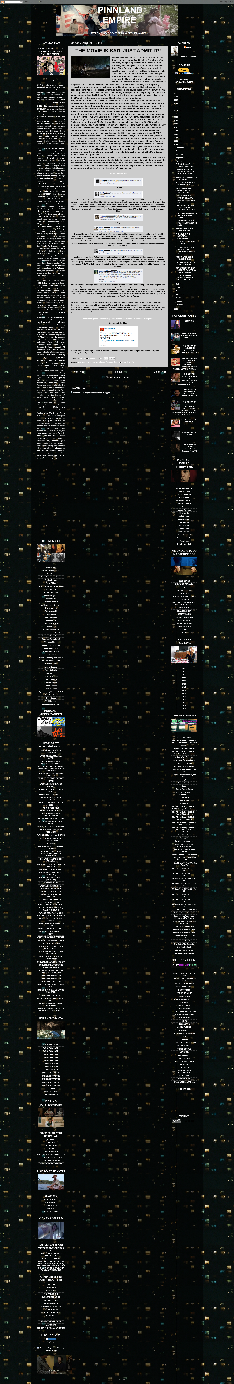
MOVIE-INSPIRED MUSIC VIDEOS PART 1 (186, 184)
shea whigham (42, 387)
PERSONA (51, 1088)
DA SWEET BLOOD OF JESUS (184, 1043)
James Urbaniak (54, 241)
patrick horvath (51, 339)
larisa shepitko (48, 273)
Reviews (41, 360)
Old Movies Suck (184, 947)
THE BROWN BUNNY (184, 623)
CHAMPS (184, 1039)
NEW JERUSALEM (51, 1136)
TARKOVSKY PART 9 (51, 1070)
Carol (184, 786)
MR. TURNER (184, 1058)
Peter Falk (53, 342)
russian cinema (58, 375)
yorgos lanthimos (44, 458)
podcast (57, 347)
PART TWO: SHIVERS (51, 1259)
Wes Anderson (59, 446)
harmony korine (43, 229)
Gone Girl (184, 804)
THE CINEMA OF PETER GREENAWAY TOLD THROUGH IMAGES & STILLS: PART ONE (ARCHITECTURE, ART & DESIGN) (184, 408)
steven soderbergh (46, 400)
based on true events (54, 121)
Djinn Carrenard (59, 194)
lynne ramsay (54, 285)
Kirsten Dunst (54, 271)
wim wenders (43, 450)
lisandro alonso (59, 280)
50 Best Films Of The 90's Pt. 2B (184, 900)
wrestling (61, 453)
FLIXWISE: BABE (51, 883)
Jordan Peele (59, 263)
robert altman (51, 365)
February (180, 301)
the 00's (130, 362)
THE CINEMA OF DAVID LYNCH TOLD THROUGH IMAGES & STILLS (189, 393)
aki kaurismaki (57, 95)
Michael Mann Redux (51, 704)
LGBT (50, 280)
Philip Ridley (51, 583)
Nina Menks (184, 513)
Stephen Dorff (60, 395)
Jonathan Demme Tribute (184, 749)
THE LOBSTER (184, 1009)
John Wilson (51, 568)
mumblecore (41, 325)
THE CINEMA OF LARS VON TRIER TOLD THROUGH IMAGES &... (186, 208)
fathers (54, 209)
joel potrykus (49, 258)
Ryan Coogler (43, 378)
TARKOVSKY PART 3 (51, 1051)
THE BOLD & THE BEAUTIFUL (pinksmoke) (183, 236)
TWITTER (51, 1285)
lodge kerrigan (48, 283)
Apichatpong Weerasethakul (51, 692)
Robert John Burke (51, 370)
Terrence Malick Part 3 (51, 636)
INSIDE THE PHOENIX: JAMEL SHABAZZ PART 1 (51, 952)
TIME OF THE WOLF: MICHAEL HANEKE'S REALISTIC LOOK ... (185, 172)
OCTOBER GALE (184, 1049)
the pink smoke (52, 420)
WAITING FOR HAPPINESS (51, 1164)
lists (39, 283)
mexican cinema (43, 300)
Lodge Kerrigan (50, 682)
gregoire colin (53, 221)
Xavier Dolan (51, 599)
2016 (176, 127)
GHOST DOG (184, 608)
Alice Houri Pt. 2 (184, 504)
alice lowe (42, 103)
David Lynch (51, 654)
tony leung (53, 433)
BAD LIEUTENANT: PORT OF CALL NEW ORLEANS (184, 604)
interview (53, 236)
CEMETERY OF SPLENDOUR (184, 1012)
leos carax (41, 280)
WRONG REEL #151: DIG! (51, 891)
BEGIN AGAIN (184, 1076)
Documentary (42, 196)
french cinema (44, 216)
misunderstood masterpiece (51, 312)
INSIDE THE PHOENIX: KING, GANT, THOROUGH (51, 909)
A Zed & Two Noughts (184, 757)
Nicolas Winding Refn (51, 661)
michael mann (51, 305)
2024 (176, 100)
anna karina (51, 109)
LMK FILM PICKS (51, 1309)
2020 (176, 114)
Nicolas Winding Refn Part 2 (51, 658)
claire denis (43, 173)
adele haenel (60, 90)
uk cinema (50, 438)
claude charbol (55, 173)
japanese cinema (58, 243)
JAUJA (184, 1036)
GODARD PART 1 (51, 1095)
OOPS (39, 339)
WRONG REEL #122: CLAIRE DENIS (51, 919)
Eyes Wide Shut (184, 835)
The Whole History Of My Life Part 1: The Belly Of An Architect (184, 830)
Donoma (62, 199)
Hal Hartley (50, 673)
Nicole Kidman (46, 335)
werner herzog (47, 446)
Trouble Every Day (184, 763)
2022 (176, 107)
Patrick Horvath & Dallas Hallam (51, 586)
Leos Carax (51, 698)
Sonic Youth (60, 390)
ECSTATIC (51, 1319)
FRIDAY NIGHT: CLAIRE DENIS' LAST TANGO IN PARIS (186, 223)
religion (46, 358)
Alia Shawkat (49, 99)
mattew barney (59, 295)
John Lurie (184, 529)
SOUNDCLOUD (51, 1288)
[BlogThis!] (107, 358)
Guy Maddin (48, 226)
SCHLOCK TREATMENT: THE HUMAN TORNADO (51, 966)
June (178, 287)
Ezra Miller (61, 206)
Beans (184, 507)
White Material (184, 783)
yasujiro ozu (59, 455)
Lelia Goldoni (184, 516)
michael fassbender (46, 303)
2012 (176, 141)
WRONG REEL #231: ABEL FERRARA (51, 799)
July (178, 284)
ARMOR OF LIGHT (184, 993)
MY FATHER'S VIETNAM (184, 984)
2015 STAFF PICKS (184, 987)
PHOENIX (184, 1002)
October (179, 154)
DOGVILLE (184, 600)
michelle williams (49, 310)
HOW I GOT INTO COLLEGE (184, 596)
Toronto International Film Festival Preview (184, 937)
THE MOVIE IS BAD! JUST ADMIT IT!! (186, 243)
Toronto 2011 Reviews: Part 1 (184, 933)
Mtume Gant (57, 320)
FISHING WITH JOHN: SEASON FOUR (184, 230)
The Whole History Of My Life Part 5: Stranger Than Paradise (184, 808)
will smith (50, 448)
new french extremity (46, 330)
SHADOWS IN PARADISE (51, 1161)
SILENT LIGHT (51, 1145)
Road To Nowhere (118, 173)
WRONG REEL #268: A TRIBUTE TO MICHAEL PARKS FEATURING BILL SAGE (51, 768)
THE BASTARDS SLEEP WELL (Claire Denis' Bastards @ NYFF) (189, 448)
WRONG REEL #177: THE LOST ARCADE (51, 847)
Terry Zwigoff (50, 589)
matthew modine (44, 297)
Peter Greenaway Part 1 (51, 577)
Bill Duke (51, 574)
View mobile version (118, 377)
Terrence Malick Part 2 (51, 639)
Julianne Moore (43, 266)
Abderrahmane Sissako (51, 605)
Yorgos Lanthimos (51, 592)
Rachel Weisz (49, 352)
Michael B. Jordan (58, 300)
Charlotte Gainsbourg (46, 163)
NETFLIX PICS (184, 1005)
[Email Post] (100, 358)
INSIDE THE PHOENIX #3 (51, 982)
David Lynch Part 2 (51, 651)
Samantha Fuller (184, 494)
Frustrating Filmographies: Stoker (184, 850)
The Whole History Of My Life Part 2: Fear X (184, 823)
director (47, 194)
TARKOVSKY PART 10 (51, 1073)
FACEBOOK (51, 1291)
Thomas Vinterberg (53, 428)
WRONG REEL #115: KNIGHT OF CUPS (51, 924)
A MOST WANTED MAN (184, 1061)
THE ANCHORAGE (51, 1151)
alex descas (49, 97)
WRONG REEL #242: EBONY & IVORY (51, 790)
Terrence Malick (51, 407)
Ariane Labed (54, 116)
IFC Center (53, 231)
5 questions (46, 85)
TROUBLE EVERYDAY (184, 617)
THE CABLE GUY (184, 626)
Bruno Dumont (58, 148)
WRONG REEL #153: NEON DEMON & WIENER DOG (51, 887)
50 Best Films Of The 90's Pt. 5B (184, 869)
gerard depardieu (44, 219)
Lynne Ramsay (51, 667)
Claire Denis (51, 627)
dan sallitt (61, 184)
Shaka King (60, 385)
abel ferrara (49, 90)
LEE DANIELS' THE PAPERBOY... (189, 421)
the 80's (44, 416)
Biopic (62, 131)
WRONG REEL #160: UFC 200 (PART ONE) (51, 879)
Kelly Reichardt (58, 268)
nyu (50, 337)
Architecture (41, 116)
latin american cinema (46, 275)
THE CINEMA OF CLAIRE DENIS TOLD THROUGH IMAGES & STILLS (189, 349)
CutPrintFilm (42, 184)
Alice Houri (60, 100)
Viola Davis (52, 443)
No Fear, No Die (184, 780)
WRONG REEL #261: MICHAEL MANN (51, 780)
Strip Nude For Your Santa (184, 760)
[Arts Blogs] (51, 1339)
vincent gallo (58, 441)
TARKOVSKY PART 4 (51, 1054)
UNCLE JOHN (184, 996)
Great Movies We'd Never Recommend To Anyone (184, 917)
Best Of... (48, 128)
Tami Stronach (184, 491)
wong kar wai (50, 453)
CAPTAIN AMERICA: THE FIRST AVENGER (186, 263)
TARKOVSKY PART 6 (51, 1060)
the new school (51, 418)
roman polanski (51, 373)
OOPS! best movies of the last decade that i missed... (186, 215)
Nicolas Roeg (46, 332)
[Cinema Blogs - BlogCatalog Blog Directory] (51, 1350)
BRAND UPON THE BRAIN (189, 433)
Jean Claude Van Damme (47, 246)
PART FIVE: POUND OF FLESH (51, 1245)
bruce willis (47, 148)
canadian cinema (44, 153)
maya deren (59, 298)
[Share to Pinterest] (114, 358)
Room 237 (184, 838)
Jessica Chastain (44, 253)
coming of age (58, 176)
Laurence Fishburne (45, 278)
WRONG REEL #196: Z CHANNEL (50, 827)
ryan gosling (58, 378)
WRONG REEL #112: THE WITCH (51, 929)
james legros (42, 241)
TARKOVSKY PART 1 (51, 1045)
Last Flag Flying (184, 737)
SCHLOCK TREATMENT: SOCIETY (51, 962)
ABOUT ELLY (184, 1030)
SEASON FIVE (51, 1205)
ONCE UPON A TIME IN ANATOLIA (51, 1155)
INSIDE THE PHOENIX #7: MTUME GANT (51, 999)
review (123, 362)
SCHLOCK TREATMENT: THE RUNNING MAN (51, 958)
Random (109, 362)
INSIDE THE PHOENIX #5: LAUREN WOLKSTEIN (51, 991)
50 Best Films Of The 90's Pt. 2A (184, 906)
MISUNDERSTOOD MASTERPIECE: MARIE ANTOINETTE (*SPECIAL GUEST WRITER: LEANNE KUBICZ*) (185, 364)
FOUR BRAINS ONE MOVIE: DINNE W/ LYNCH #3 (51, 814)
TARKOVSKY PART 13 (51, 1082)
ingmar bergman (53, 234)
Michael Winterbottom (51, 307)
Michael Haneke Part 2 (51, 645)
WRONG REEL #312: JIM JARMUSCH (51, 752)
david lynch (54, 191)
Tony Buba (184, 541)
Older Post (159, 371)
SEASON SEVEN (51, 1212)
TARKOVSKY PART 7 (51, 1063)
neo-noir (61, 327)
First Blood (184, 801)
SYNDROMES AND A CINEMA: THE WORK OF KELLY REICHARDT (51, 1010)
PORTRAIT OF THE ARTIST (51, 1133)
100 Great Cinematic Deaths (184, 913)
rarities (39, 358)
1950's (39, 85)
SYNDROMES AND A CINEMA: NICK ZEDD (51, 1004)
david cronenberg (51, 189)
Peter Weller (52, 344)
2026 (176, 93)
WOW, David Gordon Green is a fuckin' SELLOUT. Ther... (184, 190)
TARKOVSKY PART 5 (51, 1057)
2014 (176, 134)
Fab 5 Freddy (43, 209)
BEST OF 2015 (184, 990)
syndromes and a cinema (54, 402)
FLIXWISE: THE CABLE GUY (51, 900)
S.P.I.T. (184, 1021)
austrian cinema (52, 119)
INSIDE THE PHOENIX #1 (51, 975)
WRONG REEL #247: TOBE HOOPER (51, 785)
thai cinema (49, 410)
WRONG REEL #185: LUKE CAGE (51, 835)
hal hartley (60, 226)
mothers (52, 315)
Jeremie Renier (59, 251)
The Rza (57, 423)
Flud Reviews (46, 214)
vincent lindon (42, 443)
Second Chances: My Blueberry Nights (184, 845)
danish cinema (43, 186)
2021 (176, 110)
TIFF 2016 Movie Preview (184, 766)
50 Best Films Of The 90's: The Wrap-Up (184, 864)
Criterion (61, 181)
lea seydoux (60, 278)
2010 (176, 309)
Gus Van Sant (51, 664)
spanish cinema (43, 392)
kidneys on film (43, 271)
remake (53, 358)
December (180, 147)
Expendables (51, 206)
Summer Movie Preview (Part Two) (184, 770)
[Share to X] (109, 358)
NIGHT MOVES (184, 1079)
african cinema (58, 92)
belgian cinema (43, 124)
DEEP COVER (184, 581)
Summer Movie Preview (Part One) (184, 776)
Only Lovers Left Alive (184, 841)
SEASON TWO (51, 1196)
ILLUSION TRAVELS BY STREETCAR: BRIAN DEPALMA (51, 904)
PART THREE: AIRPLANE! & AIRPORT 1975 (51, 1254)
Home (118, 371)
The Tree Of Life (184, 941)
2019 (176, 117)
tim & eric (48, 430)
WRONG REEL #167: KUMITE (51, 869)
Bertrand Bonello (51, 602)
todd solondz (42, 433)
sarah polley (59, 380)
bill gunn (45, 131)
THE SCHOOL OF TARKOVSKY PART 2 (185, 165)
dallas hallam (52, 184)
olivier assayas (58, 337)
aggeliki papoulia (43, 95)
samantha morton (44, 380)
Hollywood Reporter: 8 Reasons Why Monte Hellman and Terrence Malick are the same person (118, 319)
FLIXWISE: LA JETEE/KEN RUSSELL (51, 860)
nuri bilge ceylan (58, 335)
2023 (176, 103)
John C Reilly (59, 258)
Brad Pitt (53, 138)
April (178, 294)
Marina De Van (51, 580)
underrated (60, 438)
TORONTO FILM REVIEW (51, 1306)
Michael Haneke (51, 648)
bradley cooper (50, 141)
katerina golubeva (44, 268)
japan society (45, 243)
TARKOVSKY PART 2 (51, 1048)
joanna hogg (42, 256)
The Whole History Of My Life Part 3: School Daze (184, 818)
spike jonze (54, 392)
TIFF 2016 (51, 843)
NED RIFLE (184, 1068)
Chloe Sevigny (51, 166)
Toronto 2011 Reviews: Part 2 (184, 930)
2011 (176, 144)
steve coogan (42, 397)
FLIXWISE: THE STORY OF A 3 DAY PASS (51, 823)
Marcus (189, 47)
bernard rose (50, 126)
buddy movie (42, 151)
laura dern (61, 275)
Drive (58, 201)
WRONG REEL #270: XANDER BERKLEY (51, 775)
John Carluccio (184, 532)
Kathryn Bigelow (51, 596)
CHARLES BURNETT (57, 161)
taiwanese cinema (43, 405)
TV (44, 438)
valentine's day (43, 441)
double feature (43, 201)
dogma (54, 196)
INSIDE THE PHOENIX (51, 1297)
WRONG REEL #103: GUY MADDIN (51, 937)
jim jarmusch (59, 253)
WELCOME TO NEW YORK (184, 1033)
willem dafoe (59, 448)
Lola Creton (60, 283)
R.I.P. (49, 350)
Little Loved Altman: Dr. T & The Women (184, 922)
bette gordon (57, 128)
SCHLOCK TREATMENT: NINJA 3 (51, 940)
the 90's (52, 415)
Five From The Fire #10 (184, 926)
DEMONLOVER (184, 620)
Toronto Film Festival (51, 434)
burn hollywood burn (56, 151)
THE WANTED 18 (184, 1018)
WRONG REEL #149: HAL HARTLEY (51, 895)
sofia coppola (49, 390)
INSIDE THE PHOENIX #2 (51, 978)
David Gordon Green (50, 571)
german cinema (58, 219)
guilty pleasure (50, 224)
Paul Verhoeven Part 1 (51, 633)
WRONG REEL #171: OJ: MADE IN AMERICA (51, 865)
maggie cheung (51, 288)
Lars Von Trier (51, 695)
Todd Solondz (51, 670)
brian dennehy (53, 143)
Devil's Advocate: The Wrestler (184, 855)
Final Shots (184, 797)
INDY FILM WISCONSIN (51, 943)
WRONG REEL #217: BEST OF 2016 (51, 804)
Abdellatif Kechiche (45, 87)
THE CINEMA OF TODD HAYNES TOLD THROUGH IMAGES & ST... (185, 250)
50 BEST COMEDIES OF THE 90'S (184, 974)
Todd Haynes (50, 701)
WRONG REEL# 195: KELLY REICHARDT (51, 831)
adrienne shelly (43, 92)
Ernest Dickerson (58, 204)
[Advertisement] (51, 499)
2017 (176, 124)
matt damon (48, 295)
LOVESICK (184, 1052)
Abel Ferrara (51, 620)
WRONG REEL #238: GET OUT (51, 794)
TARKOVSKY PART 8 (51, 1067)
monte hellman (98, 362)
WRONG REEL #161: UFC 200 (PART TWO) (51, 874)
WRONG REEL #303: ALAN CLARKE (51, 757)
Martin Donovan (43, 293)
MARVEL (40, 295)
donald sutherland (51, 199)
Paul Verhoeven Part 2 (51, 630)
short (51, 388)
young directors (58, 458)
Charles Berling (42, 161)
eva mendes (41, 206)
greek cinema (42, 221)
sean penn (46, 385)
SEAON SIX (51, 1208)
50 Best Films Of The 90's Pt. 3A (184, 895)
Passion (184, 746)
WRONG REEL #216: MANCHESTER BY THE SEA (51, 809)
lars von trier (59, 273)
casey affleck (53, 156)
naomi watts (52, 327)
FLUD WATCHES (51, 1303)
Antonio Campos (58, 111)
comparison (45, 178)
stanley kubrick (47, 395)
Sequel (53, 385)
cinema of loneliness (54, 171)
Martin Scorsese (58, 293)
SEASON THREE (51, 1199)
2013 (176, 137)
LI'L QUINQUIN (184, 1055)
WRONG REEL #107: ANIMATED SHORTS (51, 933)
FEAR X (184, 633)
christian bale (50, 168)
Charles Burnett (51, 617)
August (179, 161)
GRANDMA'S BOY (184, 611)
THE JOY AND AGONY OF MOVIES (51, 1328)
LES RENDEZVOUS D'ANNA (51, 1158)
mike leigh (61, 310)
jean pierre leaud (49, 248)
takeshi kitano (56, 405)
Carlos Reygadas (51, 676)
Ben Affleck (56, 124)
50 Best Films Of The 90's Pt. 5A (184, 874)
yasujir (50, 455)
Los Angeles (42, 285)
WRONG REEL (51, 1316)
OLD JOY (51, 1139)
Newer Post (77, 371)
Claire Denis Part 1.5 (51, 623)
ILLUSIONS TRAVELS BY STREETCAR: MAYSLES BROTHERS (51, 854)
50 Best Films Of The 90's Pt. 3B (184, 890)
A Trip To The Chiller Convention (184, 793)
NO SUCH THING (184, 590)
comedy (46, 176)
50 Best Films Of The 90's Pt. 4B (184, 880)
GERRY (51, 1148)
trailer (55, 436)
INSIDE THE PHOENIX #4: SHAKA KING (50, 986)
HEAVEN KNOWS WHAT (184, 1015)
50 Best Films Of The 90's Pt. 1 (184, 910)
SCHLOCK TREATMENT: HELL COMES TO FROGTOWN (51, 971)
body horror (51, 136)
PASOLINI (184, 1064)
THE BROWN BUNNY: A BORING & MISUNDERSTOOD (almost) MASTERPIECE (187, 379)
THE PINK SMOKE (51, 1294)
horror (44, 231)
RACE (55, 349)
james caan (61, 238)
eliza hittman (47, 204)
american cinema (84, 362)
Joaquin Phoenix (55, 256)
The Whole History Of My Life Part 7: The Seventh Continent (184, 741)
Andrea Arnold (51, 611)
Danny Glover (55, 186)
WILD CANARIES (184, 1046)
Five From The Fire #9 (184, 950)
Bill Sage (54, 131)
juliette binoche (58, 266)
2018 (176, 120)
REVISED (52, 361)
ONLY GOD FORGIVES (184, 584)
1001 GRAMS (184, 1024)
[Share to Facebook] (112, 358)
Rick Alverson (52, 363)
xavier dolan (42, 455)
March (179, 298)
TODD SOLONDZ (51, 1091)
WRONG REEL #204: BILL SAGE (51, 818)
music (44, 327)
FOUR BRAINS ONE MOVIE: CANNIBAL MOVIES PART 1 (51, 762)
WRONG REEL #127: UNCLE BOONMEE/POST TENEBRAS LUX (51, 914)
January (179, 305)
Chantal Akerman (55, 158)
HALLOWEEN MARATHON (184, 1082)
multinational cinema (51, 322)
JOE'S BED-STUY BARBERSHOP (184, 1072)
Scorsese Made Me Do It (184, 953)
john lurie (57, 261)
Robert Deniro (51, 368)
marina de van (59, 290)
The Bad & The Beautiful (184, 944)
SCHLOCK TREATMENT (51, 1313)
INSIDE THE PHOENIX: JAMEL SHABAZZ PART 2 (51, 947)
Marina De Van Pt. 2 (184, 501)
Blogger (122, 1379)
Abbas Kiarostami (58, 85)
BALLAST (51, 1142)
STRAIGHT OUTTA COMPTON (184, 999)
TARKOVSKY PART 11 (51, 1076)
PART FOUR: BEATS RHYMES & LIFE (51, 1249)
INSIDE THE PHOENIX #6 (51, 995)
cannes (56, 153)
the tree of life (53, 426)
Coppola (51, 181)
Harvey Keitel (56, 229)
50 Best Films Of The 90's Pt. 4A (184, 885)
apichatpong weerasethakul (51, 114)
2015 (176, 131)
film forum (51, 211)
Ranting (117, 362)
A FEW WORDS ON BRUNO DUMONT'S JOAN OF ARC (189, 336)
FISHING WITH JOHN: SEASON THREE (184, 258)
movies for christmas (47, 317)
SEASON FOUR (51, 1202)
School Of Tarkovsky (47, 383)
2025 (176, 97)
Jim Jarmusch (51, 679)
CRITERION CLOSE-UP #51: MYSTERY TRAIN (51, 839)
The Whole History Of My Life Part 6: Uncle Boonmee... (184, 753)
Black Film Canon (45, 133)
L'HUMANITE (184, 593)
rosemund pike (46, 375)
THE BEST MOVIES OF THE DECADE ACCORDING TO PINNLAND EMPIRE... (51, 51)
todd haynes (59, 431)
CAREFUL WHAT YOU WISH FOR (184, 980)
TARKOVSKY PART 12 (51, 1079)
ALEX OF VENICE (184, 1027)
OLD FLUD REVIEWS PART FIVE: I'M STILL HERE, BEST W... (185, 278)
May (178, 291)
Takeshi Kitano (51, 689)
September (180, 158)
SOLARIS (184, 630)
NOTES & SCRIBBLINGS (51, 1322)
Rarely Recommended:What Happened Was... (184, 859)
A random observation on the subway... (186, 178)
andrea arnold (53, 106)
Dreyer (52, 201)
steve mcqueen (57, 397)
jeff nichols (48, 251)
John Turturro (47, 263)
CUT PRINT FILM (51, 1300)
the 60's (59, 413)
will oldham (41, 448)
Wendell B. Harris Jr (184, 488)
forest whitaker (59, 214)
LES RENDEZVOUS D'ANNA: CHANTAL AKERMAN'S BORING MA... (185, 199)
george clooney (59, 216)
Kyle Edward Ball (184, 544)
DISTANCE (189, 321)
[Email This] (105, 358)
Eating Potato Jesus (184, 789)
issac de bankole (49, 239)
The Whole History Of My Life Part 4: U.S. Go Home (184, 813)
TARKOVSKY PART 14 (51, 1085)
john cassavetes (44, 261)
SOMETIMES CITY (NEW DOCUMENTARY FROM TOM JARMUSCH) (186, 270)
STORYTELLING (184, 614)
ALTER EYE (51, 1325)
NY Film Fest (42, 337)
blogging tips (51, 1342)
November (180, 151)
